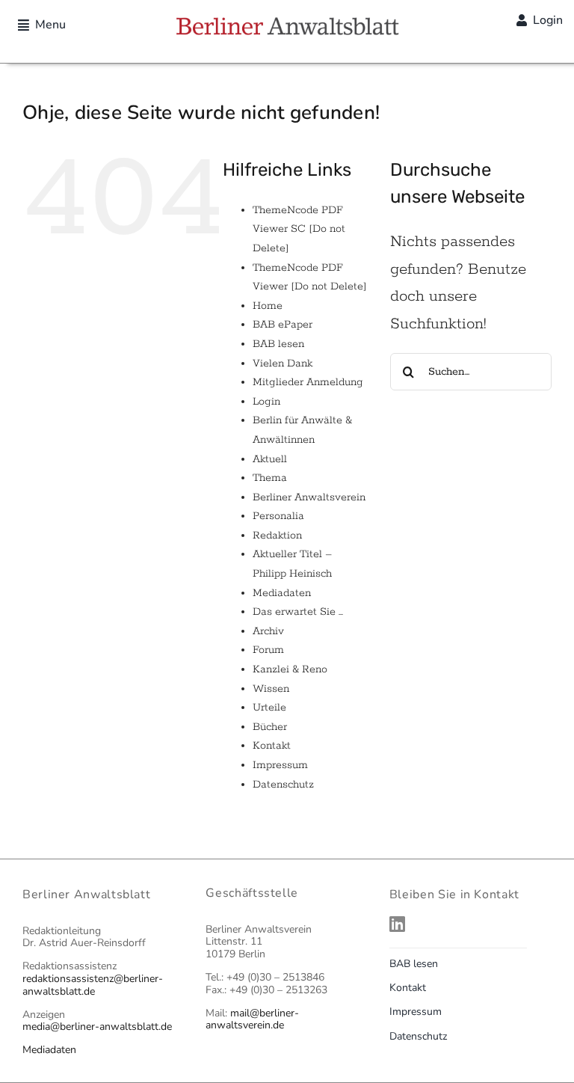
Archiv (268, 631)
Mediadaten (282, 593)
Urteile (269, 707)
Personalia (278, 516)
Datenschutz (283, 784)
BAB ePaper (282, 324)
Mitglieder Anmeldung (308, 382)
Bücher (270, 727)
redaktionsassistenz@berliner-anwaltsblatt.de (92, 985)
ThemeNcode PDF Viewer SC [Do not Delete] (299, 229)
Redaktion (277, 535)
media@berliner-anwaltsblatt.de (97, 1026)
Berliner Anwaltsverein (309, 497)
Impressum (280, 765)
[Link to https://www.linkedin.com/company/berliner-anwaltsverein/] (466, 924)
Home (268, 306)
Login (266, 401)
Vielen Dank (282, 363)
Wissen (271, 689)
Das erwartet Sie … (298, 612)
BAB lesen (278, 344)
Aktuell (270, 459)
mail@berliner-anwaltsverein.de (252, 1019)
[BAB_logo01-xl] (287, 22)
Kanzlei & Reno (290, 669)
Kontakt (272, 745)
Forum (268, 650)
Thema (270, 478)
